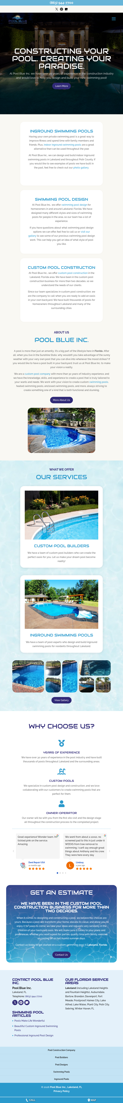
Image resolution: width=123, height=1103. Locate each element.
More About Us (61, 400)
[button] (28, 676)
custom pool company (37, 373)
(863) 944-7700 (61, 3)
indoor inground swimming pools (62, 144)
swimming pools (98, 382)
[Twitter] (56, 9)
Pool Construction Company (61, 1050)
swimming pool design (74, 204)
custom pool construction (73, 273)
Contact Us (61, 954)
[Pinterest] (61, 9)
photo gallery (80, 167)
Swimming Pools (61, 1072)
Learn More (61, 86)
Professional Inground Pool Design (33, 1035)
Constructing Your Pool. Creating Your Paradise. (61, 58)
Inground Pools (61, 1079)
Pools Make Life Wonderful (29, 1020)
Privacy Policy (62, 1091)
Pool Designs (61, 1064)
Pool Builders (61, 1057)
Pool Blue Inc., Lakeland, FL (66, 1087)
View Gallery (61, 700)
